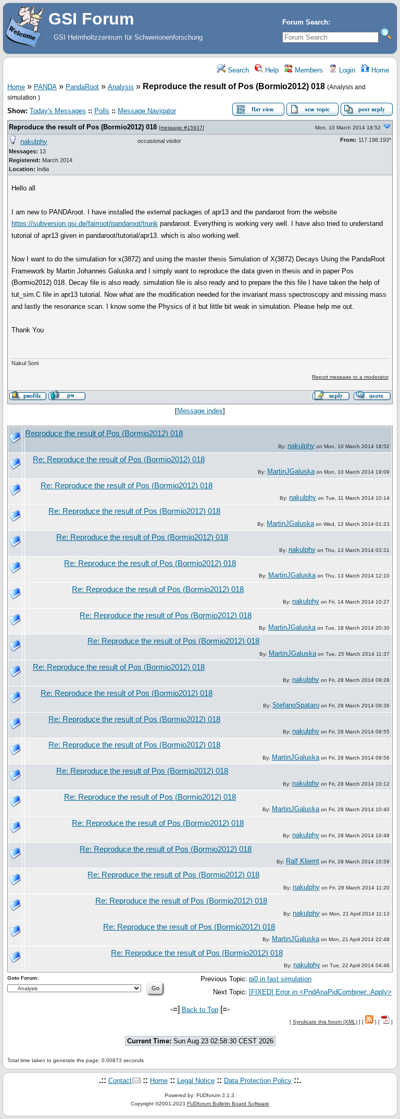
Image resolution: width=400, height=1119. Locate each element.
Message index (200, 411)
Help (271, 70)
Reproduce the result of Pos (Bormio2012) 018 (83, 127)
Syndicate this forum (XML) (325, 1022)
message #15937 (181, 127)
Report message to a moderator (350, 377)
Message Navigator (147, 111)
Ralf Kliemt (302, 861)
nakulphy (33, 142)
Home (379, 70)
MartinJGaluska (291, 471)
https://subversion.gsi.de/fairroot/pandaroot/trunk (84, 223)
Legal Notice (196, 1081)
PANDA (45, 87)
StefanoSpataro (295, 705)
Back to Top (200, 1010)
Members (308, 70)
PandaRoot (82, 87)
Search (237, 70)
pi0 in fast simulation (280, 979)
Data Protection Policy (258, 1081)
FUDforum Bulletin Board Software (228, 1103)
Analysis (121, 87)
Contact (120, 1081)
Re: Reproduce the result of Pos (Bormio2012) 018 (119, 459)
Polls (101, 111)
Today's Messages (58, 111)
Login (346, 70)
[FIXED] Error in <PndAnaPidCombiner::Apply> (320, 992)
